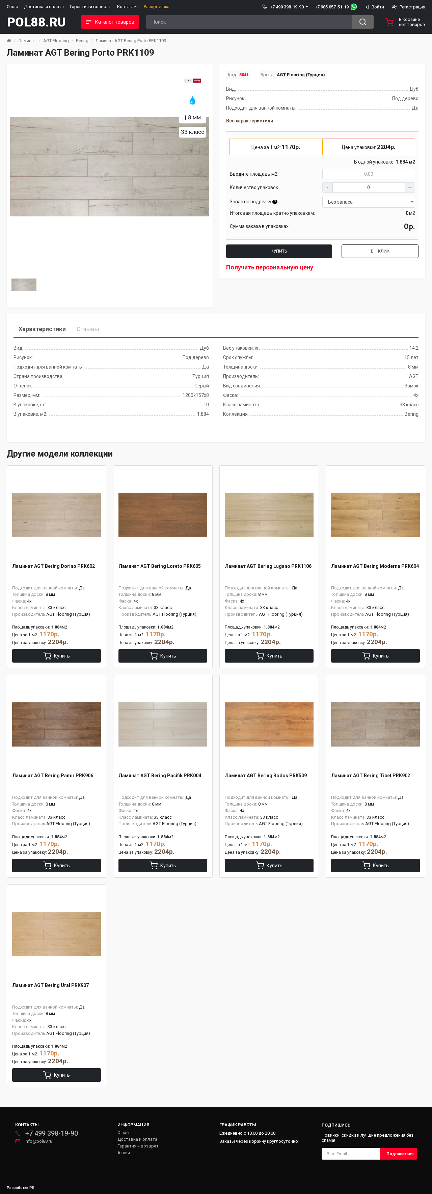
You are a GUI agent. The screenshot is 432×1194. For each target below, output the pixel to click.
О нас (12, 6)
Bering (82, 40)
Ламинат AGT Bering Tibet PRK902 (370, 775)
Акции (123, 1152)
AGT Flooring (56, 40)
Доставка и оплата (44, 6)
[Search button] (363, 22)
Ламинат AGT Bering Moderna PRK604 (375, 566)
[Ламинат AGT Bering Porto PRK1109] (109, 166)
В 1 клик (380, 251)
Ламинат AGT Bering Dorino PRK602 (53, 566)
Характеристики (42, 328)
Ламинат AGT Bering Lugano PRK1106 (268, 566)
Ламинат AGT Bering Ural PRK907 (50, 985)
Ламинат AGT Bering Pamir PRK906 (52, 775)
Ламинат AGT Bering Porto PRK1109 (131, 40)
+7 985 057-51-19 (332, 7)
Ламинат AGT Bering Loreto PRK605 (159, 566)
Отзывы (88, 328)
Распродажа (156, 6)
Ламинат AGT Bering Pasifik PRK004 (159, 775)
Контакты (127, 6)
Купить (279, 251)
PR (31, 1188)
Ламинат (27, 40)
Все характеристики (249, 120)
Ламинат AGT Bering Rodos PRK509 (266, 775)
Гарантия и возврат (90, 6)
